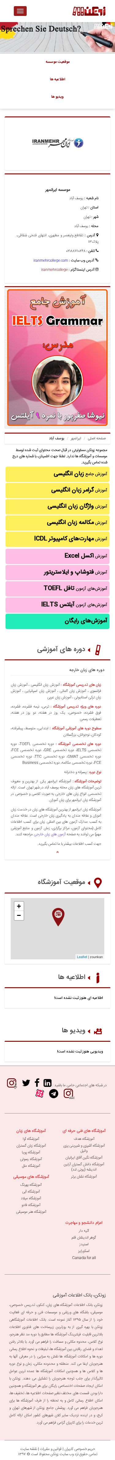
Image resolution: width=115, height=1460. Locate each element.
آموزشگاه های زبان (31, 1131)
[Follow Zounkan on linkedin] (48, 1085)
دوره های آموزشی (61, 649)
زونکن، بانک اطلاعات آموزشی (79, 1295)
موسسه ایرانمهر (57, 190)
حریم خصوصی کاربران (79, 1449)
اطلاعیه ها (71, 977)
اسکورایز (84, 1251)
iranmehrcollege (54, 270)
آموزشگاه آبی (31, 1192)
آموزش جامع (80, 474)
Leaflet (82, 956)
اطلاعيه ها (57, 79)
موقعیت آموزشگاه (61, 882)
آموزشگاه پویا (31, 1152)
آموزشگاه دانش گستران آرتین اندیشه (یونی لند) (84, 1167)
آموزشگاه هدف (84, 1139)
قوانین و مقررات (51, 1449)
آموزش (79, 490)
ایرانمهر (76, 438)
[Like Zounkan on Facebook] (37, 1085)
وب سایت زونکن (62, 1454)
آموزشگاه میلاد (31, 1198)
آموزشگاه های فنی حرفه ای (84, 1131)
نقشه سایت (28, 1449)
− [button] (19, 915)
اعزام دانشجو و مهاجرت (83, 1222)
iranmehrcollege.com (50, 260)
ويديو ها (57, 97)
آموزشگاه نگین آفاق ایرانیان (83, 1158)
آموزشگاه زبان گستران (31, 1146)
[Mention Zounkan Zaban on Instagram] (68, 1096)
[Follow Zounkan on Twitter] (26, 1085)
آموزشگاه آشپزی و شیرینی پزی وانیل (84, 1148)
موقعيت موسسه (58, 62)
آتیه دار (84, 1231)
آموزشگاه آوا (31, 1139)
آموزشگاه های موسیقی (31, 1177)
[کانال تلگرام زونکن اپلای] (53, 1096)
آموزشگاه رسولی (31, 1159)
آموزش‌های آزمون (75, 588)
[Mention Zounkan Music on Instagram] (12, 1085)
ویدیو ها (73, 1030)
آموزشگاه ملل (31, 1166)
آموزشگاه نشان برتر (84, 1177)
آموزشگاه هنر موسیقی (31, 1212)
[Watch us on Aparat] (39, 1096)
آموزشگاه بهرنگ (31, 1185)
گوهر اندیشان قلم (84, 1237)
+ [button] (19, 906)
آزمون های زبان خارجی (50, 834)
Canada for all (84, 1258)
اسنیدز (84, 1244)
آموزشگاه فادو (30, 1205)
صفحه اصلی (97, 438)
